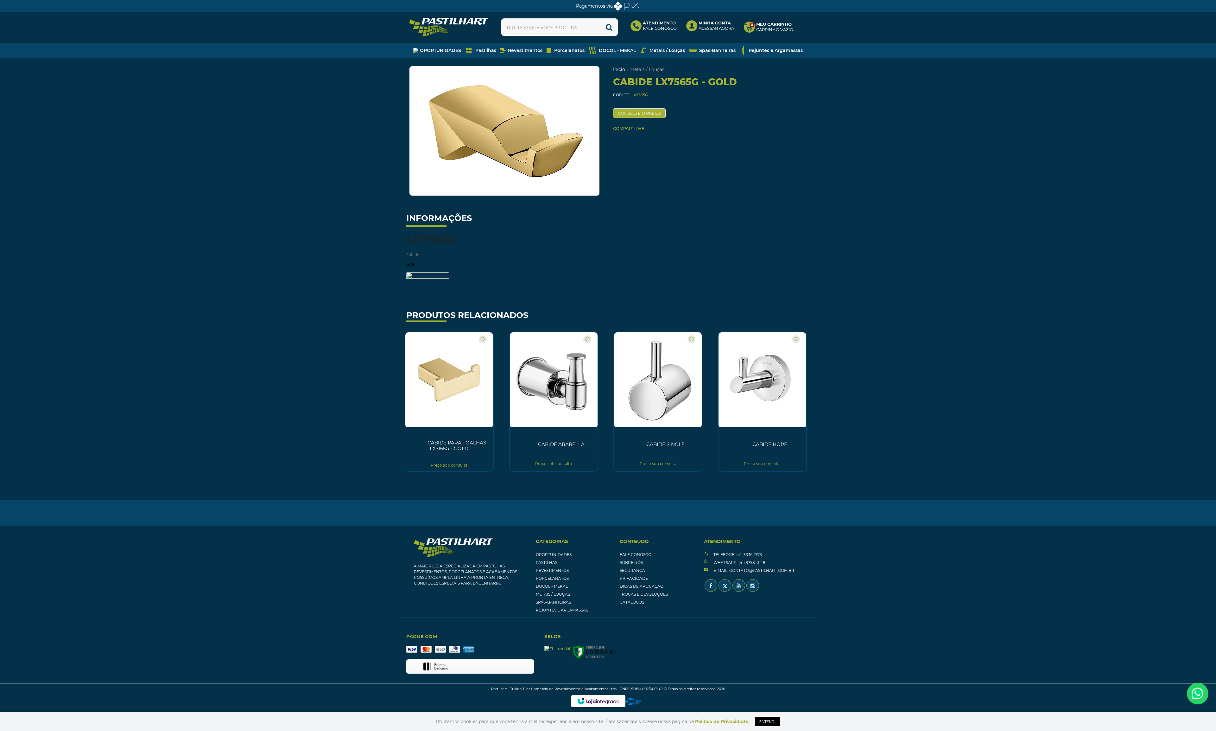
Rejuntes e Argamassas (562, 610)
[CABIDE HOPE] (762, 401)
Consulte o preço (639, 113)
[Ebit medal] (557, 649)
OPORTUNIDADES (554, 554)
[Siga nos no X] (725, 585)
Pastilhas (546, 562)
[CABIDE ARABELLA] (554, 401)
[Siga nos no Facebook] (711, 585)
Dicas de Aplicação (641, 586)
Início (619, 69)
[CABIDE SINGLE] (658, 401)
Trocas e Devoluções (644, 594)
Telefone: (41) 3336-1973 (737, 554)
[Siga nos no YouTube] (738, 585)
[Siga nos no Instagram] (752, 585)
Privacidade (634, 578)
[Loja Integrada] (598, 701)
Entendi (767, 721)
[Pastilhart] (448, 27)
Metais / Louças (647, 69)
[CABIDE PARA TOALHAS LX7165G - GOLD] (449, 401)
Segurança (632, 570)
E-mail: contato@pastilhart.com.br (753, 570)
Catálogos (632, 602)
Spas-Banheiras (553, 602)
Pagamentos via (594, 6)
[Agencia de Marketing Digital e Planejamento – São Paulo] (633, 701)
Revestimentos (552, 570)
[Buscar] (609, 27)
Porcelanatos (552, 578)
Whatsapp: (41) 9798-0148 (738, 562)
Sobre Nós (631, 562)
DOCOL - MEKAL (552, 586)
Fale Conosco (635, 554)
